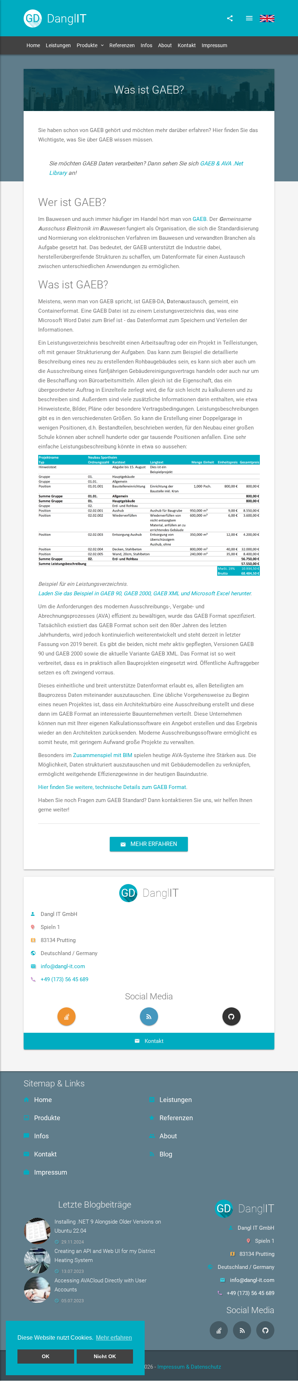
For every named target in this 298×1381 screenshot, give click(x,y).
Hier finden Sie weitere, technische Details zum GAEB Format (112, 787)
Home (33, 45)
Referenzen (122, 45)
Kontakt (187, 45)
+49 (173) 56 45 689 (64, 979)
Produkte (87, 45)
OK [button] (45, 1356)
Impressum (214, 45)
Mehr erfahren (153, 843)
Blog (165, 1154)
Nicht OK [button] (105, 1356)
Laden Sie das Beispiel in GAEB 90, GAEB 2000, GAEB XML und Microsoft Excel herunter (144, 593)
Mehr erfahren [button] (114, 1338)
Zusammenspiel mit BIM (102, 755)
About (165, 45)
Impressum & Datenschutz (189, 1367)
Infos (146, 45)
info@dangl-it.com (63, 966)
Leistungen (58, 45)
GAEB (199, 219)
